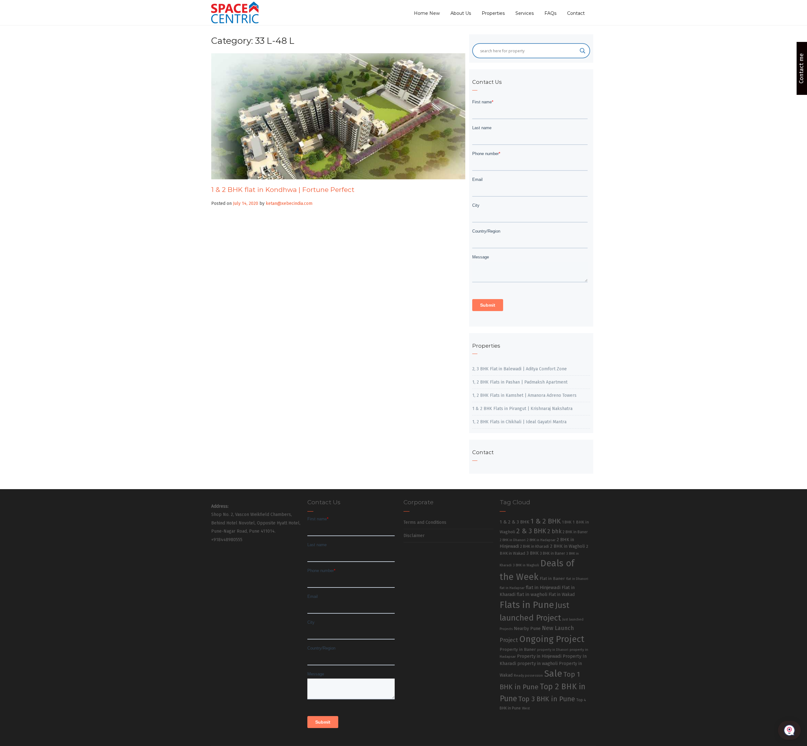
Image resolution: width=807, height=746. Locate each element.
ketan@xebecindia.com (289, 203)
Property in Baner (518, 649)
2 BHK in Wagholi (567, 546)
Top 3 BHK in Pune (546, 699)
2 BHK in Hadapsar (541, 540)
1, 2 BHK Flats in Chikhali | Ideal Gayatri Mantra (519, 422)
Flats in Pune (527, 604)
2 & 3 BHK (531, 531)
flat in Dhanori (577, 579)
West (526, 708)
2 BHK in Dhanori (512, 540)
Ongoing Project (551, 639)
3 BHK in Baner (552, 553)
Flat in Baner (552, 578)
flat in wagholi (532, 594)
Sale (553, 673)
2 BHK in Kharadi (534, 546)
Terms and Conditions (425, 522)
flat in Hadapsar (512, 588)
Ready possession (528, 676)
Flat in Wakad (562, 594)
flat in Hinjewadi (543, 587)
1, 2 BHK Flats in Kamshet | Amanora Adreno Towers (524, 395)
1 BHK (567, 522)
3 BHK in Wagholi (526, 565)
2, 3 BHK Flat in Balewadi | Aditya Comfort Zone (519, 369)
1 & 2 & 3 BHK (514, 522)
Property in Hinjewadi (539, 656)
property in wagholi (537, 663)
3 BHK (532, 553)
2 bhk (554, 531)
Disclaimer (414, 535)
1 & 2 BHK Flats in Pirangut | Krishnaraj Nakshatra (522, 408)
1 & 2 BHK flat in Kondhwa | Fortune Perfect (282, 190)
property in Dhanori (552, 650)
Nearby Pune (527, 628)
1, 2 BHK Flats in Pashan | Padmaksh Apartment (519, 382)
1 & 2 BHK (546, 521)
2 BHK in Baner (575, 532)
